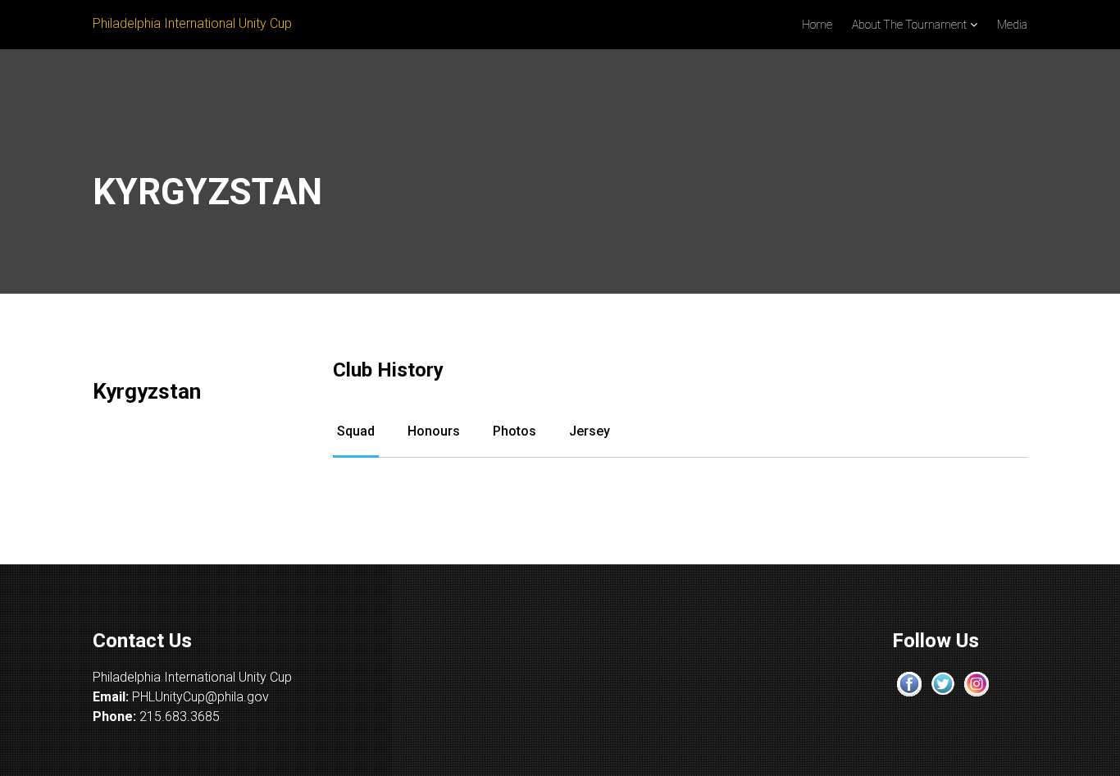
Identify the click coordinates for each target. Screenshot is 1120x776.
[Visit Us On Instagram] (976, 683)
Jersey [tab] (589, 431)
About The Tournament (909, 24)
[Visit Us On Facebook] (909, 683)
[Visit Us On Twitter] (942, 683)
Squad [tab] (356, 431)
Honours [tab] (433, 431)
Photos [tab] (514, 431)
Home (817, 24)
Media (1012, 24)
